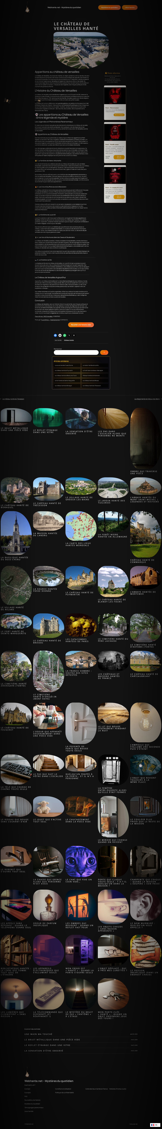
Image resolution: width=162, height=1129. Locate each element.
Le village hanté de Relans (12, 608)
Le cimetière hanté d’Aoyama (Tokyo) (143, 646)
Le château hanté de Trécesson (13, 399)
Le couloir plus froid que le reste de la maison (145, 821)
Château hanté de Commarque (142, 561)
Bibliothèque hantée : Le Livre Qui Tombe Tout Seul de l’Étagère (16, 971)
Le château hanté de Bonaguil (15, 506)
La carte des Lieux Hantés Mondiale (78, 544)
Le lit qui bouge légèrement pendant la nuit (112, 728)
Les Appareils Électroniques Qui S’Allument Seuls (46, 970)
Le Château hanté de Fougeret (15, 729)
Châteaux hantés (69, 340)
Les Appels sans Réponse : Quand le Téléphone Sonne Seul (16, 925)
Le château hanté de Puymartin (80, 593)
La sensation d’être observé (79, 432)
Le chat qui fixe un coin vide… (79, 880)
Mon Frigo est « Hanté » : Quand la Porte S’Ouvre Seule (80, 970)
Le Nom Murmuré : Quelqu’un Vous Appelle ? (142, 925)
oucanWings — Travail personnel (50, 320)
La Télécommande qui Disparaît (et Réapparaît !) (48, 1014)
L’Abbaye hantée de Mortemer (143, 593)
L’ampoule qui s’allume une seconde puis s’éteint (145, 747)
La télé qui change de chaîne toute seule (16, 788)
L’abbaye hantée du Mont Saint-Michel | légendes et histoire (144, 499)
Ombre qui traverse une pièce (143, 472)
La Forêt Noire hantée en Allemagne (112, 536)
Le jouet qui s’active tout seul (47, 820)
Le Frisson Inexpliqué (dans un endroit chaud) (144, 972)
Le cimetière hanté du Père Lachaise (113, 640)
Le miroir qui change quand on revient (113, 841)
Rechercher (58, 349)
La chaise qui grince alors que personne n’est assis (47, 881)
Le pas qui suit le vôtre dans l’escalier (48, 775)
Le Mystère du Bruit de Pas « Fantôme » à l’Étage (79, 1014)
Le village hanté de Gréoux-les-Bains (147, 399)
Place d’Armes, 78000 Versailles (43, 316)
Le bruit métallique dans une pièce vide (14, 429)
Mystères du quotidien (109, 7)
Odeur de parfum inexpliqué (45, 924)
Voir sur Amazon (119, 114)
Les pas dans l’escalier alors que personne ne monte (112, 433)
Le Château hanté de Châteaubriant (144, 675)
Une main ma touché (38, 1034)
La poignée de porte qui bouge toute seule (77, 748)
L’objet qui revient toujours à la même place (143, 780)
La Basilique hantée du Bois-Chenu (14, 558)
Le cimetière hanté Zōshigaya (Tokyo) (14, 685)
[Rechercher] (104, 352)
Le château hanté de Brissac (47, 642)
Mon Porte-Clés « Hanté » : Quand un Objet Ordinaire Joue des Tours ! (112, 1015)
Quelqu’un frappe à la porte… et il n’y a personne (80, 776)
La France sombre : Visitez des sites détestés (79, 673)
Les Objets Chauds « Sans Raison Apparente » (110, 929)
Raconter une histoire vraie (81, 325)
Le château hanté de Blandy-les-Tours (112, 601)
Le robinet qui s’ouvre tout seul (13, 870)
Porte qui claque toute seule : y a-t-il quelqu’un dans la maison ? (112, 882)
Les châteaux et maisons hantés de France (109, 676)
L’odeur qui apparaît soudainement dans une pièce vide (47, 734)
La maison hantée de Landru (45, 534)
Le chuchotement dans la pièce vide (78, 820)
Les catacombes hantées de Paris (77, 640)
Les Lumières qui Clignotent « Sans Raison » (13, 1014)
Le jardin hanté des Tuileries (111, 502)
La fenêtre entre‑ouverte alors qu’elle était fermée (112, 790)
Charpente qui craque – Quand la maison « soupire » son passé (145, 881)
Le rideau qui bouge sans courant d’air (15, 820)
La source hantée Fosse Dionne (45, 590)
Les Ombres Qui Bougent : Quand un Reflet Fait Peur (80, 925)
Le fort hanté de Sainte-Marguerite (13, 632)
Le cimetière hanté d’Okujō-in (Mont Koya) (45, 696)
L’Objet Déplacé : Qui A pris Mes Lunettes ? (112, 969)
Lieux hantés (129, 7)
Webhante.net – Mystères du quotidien (48, 1081)
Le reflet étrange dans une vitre (45, 431)
